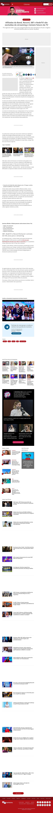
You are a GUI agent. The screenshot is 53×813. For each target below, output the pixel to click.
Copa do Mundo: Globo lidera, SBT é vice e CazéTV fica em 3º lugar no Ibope (23, 773)
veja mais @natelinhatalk (18, 442)
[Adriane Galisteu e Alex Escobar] (30, 376)
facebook (26, 75)
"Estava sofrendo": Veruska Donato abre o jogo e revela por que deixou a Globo (23, 748)
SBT (33, 78)
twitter (29, 75)
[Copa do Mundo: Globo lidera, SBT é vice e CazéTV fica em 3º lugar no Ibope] (7, 774)
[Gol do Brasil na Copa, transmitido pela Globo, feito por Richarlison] (5, 376)
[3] (6, 471)
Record (13, 341)
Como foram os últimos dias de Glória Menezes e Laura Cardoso (18, 154)
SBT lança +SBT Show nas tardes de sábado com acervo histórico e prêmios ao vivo (7, 155)
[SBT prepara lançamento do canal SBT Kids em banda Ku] (7, 559)
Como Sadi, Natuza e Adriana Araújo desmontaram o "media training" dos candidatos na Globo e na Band (22, 613)
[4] (6, 480)
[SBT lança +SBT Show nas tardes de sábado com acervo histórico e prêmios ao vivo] (7, 503)
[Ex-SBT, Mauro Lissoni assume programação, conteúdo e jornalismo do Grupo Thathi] (7, 604)
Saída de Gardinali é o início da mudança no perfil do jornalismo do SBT (23, 703)
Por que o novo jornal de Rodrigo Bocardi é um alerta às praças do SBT (23, 683)
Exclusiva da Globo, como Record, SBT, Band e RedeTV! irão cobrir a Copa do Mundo (22, 369)
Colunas (27, 4)
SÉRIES (38, 798)
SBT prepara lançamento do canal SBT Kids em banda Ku (23, 558)
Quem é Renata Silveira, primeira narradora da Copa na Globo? (30, 369)
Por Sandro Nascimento (7, 73)
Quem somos (21, 802)
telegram (31, 75)
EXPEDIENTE (27, 802)
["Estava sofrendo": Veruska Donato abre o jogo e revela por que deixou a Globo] (7, 749)
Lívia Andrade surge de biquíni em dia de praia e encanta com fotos (16, 453)
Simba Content (22, 341)
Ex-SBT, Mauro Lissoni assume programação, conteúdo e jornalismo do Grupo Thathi (23, 603)
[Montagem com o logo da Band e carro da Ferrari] (5, 363)
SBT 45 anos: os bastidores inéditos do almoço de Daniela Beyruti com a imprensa (23, 593)
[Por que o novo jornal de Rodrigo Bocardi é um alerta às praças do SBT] (7, 684)
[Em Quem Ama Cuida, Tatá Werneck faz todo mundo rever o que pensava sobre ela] (7, 549)
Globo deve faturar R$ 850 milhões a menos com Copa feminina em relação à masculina (29, 155)
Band (27, 78)
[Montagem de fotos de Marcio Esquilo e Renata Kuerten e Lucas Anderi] (14, 363)
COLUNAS (28, 798)
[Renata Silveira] (30, 363)
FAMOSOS (18, 798)
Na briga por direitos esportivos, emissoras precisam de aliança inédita (23, 568)
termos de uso (19, 329)
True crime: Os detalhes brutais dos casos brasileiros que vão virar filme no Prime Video (16, 492)
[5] (6, 490)
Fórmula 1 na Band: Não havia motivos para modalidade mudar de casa (5, 369)
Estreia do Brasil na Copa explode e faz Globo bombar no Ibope (5, 382)
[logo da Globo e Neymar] (14, 376)
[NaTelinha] (5, 4)
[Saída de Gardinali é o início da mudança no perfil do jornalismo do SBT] (7, 704)
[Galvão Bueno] (22, 376)
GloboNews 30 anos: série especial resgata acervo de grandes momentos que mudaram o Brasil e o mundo (23, 649)
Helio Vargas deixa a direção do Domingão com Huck (21, 783)
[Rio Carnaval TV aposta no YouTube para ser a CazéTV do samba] (7, 694)
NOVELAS (13, 798)
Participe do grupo (16, 333)
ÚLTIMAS (3, 798)
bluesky (33, 75)
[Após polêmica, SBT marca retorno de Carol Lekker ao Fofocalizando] (7, 659)
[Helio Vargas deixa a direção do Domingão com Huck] (7, 784)
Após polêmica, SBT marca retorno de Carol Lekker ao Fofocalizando (23, 658)
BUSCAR (50, 4)
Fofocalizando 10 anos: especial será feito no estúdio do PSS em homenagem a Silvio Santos (23, 729)
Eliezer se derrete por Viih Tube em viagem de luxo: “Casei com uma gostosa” (15, 472)
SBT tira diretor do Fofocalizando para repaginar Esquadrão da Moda (14, 369)
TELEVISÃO (8, 798)
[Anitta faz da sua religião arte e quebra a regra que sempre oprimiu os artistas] (7, 739)
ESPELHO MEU (48, 798)
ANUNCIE (32, 802)
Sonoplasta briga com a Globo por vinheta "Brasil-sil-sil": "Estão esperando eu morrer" (14, 382)
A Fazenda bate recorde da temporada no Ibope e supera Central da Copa (30, 383)
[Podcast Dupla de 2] (45, 805)
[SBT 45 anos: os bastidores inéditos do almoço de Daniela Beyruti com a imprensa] (7, 594)
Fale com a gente (22, 803)
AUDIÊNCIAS (23, 798)
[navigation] (12, 4)
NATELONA (42, 798)
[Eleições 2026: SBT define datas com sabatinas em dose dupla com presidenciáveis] (7, 639)
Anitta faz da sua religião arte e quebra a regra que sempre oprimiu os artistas (23, 738)
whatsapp (24, 75)
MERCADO (33, 798)
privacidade (13, 330)
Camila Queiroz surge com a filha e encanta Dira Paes (16, 481)
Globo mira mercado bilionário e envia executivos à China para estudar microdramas (23, 523)
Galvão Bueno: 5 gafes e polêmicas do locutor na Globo (22, 382)
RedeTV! (4, 341)
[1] (6, 452)
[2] (6, 461)
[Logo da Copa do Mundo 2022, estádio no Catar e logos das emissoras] (22, 363)
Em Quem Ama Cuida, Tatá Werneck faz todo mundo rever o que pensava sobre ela (23, 548)
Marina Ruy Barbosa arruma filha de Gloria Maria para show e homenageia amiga (16, 463)
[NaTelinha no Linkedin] (43, 805)
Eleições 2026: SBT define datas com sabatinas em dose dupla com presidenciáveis (22, 638)
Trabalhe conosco (30, 803)
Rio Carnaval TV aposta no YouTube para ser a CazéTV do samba (23, 693)
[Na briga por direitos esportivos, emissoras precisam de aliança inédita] (7, 569)
